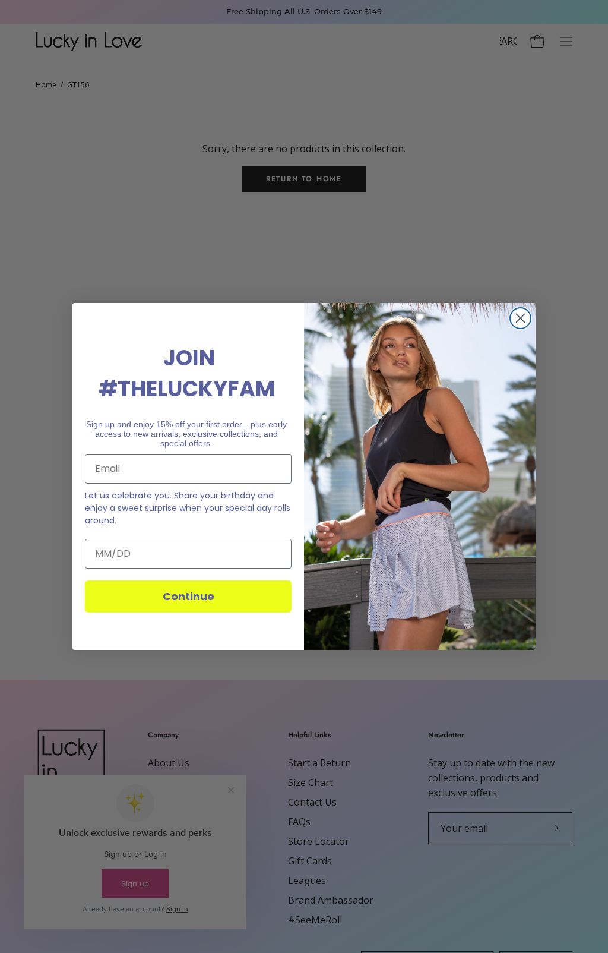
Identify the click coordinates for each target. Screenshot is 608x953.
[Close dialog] (520, 318)
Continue (188, 596)
